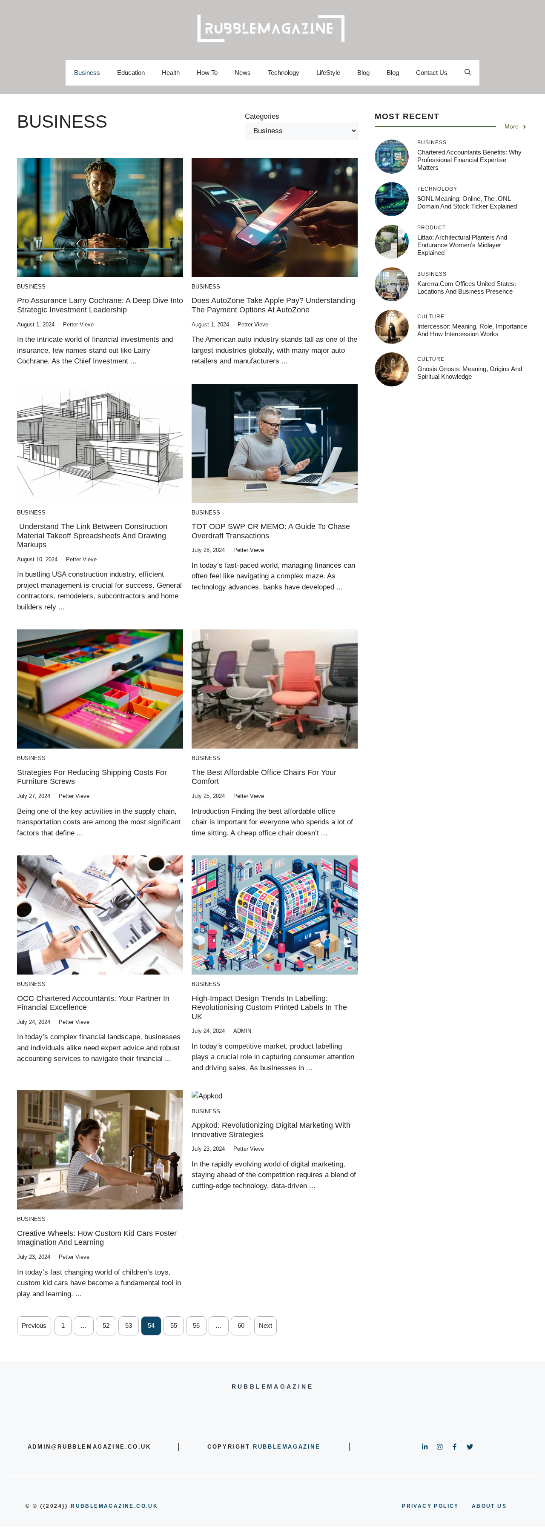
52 (106, 1325)
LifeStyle (328, 72)
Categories (262, 116)
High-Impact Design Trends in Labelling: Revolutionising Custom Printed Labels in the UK (269, 1007)
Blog (363, 72)
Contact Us (431, 72)
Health (171, 72)
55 (173, 1325)
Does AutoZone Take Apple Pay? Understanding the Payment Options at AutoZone (274, 305)
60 (241, 1325)
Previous (34, 1325)
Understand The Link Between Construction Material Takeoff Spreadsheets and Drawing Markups (92, 535)
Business (87, 72)
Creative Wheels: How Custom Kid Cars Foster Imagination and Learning (97, 1238)
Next (265, 1325)
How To (207, 72)
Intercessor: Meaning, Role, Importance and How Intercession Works (472, 330)
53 (128, 1325)
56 (196, 1325)
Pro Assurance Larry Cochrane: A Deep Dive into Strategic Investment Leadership (100, 305)
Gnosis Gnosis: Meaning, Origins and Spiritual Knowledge (469, 372)
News (243, 72)
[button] (467, 73)
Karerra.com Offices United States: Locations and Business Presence (466, 287)
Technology (283, 72)
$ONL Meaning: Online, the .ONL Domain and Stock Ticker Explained (467, 202)
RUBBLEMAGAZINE (286, 1447)
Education (131, 72)
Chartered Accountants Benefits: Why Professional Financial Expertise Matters (469, 160)
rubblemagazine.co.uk (114, 1506)
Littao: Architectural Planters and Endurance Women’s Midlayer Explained (462, 245)
